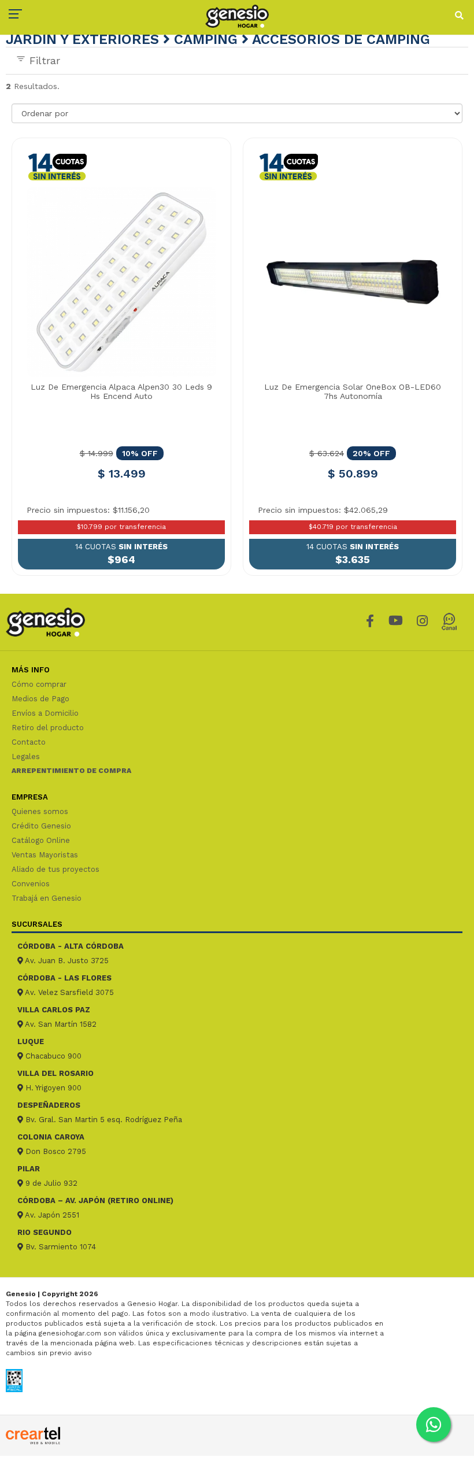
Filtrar (43, 60)
